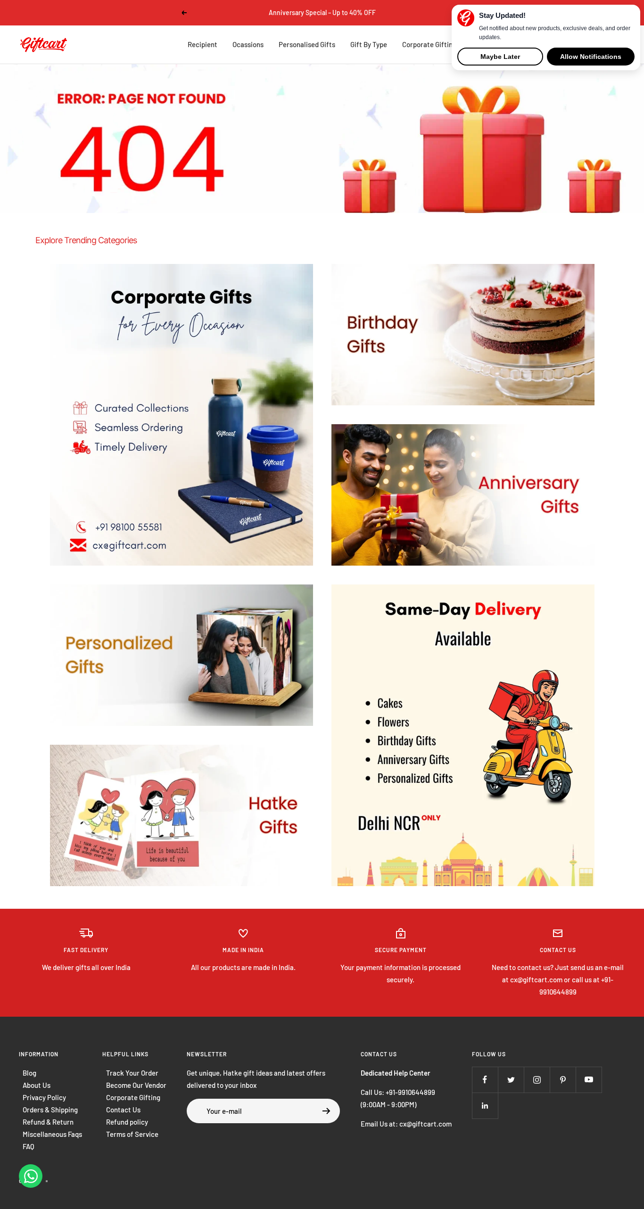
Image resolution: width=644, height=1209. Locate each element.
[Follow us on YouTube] (589, 1080)
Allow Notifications (590, 56)
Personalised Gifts (307, 44)
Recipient (202, 44)
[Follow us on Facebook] (485, 1080)
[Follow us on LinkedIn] (485, 1106)
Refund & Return (48, 1122)
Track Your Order (132, 1073)
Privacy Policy (44, 1097)
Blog (29, 1073)
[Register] (326, 1111)
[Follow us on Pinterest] (563, 1080)
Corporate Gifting (429, 44)
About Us (36, 1085)
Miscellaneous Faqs (52, 1134)
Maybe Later (500, 56)
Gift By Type (368, 44)
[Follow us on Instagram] (537, 1080)
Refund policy (127, 1122)
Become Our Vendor (136, 1085)
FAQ (28, 1146)
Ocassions (248, 44)
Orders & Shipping (50, 1109)
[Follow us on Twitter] (511, 1080)
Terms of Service (132, 1134)
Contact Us (123, 1109)
